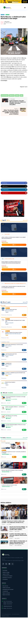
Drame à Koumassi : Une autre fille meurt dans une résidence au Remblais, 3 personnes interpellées (18, 102)
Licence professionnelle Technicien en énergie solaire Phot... (15, 397)
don (17, 65)
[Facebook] (3, 564)
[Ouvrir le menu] (24, 7)
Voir (15, 244)
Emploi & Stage (6, 572)
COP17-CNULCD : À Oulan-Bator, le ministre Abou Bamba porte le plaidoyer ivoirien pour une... (18, 542)
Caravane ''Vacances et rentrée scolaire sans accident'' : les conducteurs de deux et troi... (13, 521)
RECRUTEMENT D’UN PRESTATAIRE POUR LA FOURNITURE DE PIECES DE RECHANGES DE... (11, 262)
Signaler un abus (5, 615)
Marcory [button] (12, 95)
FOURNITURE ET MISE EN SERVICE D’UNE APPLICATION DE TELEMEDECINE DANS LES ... (13, 287)
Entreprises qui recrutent (8, 589)
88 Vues (11, 531)
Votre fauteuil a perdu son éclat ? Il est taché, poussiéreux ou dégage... (14, 452)
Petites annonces (6, 587)
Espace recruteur (6, 594)
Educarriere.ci (8, 614)
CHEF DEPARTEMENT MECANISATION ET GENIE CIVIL (15, 321)
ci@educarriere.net (8, 606)
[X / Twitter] (12, 564)
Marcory (24, 58)
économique (4, 80)
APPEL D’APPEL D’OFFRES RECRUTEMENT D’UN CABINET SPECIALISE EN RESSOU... (14, 238)
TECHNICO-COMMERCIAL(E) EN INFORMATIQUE (15, 372)
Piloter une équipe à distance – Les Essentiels (15, 406)
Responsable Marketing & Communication (14, 344)
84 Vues (11, 538)
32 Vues (3, 524)
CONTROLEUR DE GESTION (11, 309)
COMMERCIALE (8, 363)
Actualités (5, 570)
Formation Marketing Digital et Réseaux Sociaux (16, 424)
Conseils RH (5, 591)
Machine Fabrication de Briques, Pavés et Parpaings (12, 470)
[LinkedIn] (6, 564)
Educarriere (7, 21)
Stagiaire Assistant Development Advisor (13, 332)
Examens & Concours (7, 577)
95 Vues (11, 545)
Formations (5, 579)
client (14, 58)
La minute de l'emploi (7, 575)
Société (8, 14)
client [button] (17, 95)
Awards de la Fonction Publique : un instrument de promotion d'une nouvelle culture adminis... (18, 528)
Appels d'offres (6, 574)
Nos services (5, 585)
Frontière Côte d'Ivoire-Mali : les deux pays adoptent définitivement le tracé (18, 535)
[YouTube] (9, 564)
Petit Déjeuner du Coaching (11, 415)
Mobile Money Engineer (10, 382)
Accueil (2, 14)
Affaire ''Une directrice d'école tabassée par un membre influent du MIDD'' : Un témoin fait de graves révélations (10, 112)
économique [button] (5, 95)
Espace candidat (6, 592)
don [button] (21, 95)
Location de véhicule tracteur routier (9, 485)
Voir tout (24, 220)
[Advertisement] (14, 129)
